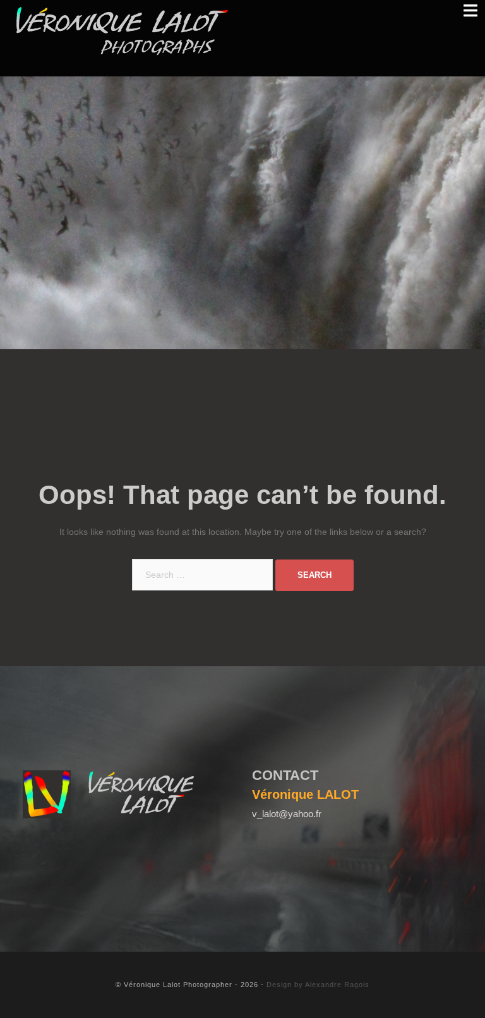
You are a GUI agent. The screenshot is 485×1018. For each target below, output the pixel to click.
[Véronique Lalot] (122, 31)
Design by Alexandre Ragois (317, 984)
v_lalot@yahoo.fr (286, 813)
